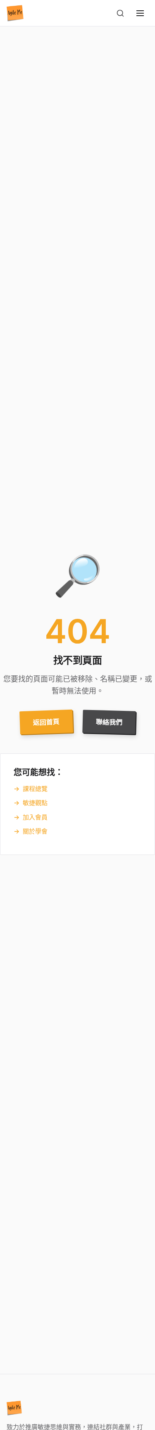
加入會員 (31, 817)
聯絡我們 (108, 722)
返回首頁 (46, 722)
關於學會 (31, 831)
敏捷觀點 (31, 803)
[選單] (140, 13)
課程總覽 (31, 789)
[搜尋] (120, 13)
